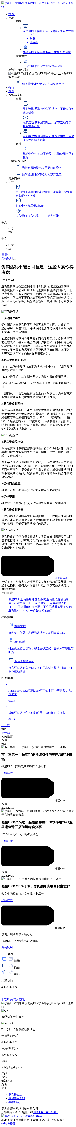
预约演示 (19, 999)
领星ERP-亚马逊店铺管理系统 (27, 599)
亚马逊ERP (15, 1094)
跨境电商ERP (16, 1098)
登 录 (4, 254)
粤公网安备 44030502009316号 (23, 1116)
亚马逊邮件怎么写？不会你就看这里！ (42, 606)
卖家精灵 (14, 1102)
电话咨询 (7, 999)
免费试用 (7, 258)
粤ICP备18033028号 (45, 1112)
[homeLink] (38, 6)
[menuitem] (41, 14)
